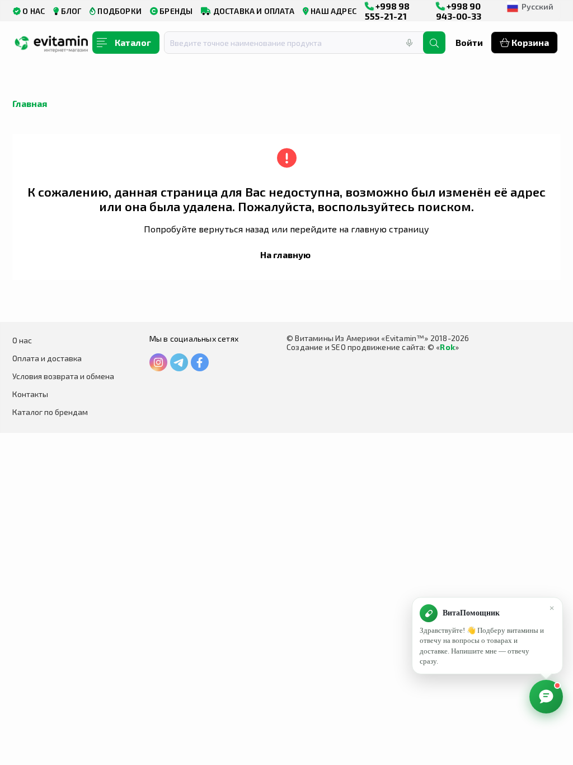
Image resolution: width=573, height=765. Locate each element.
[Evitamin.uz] (51, 46)
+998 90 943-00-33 (458, 11)
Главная (29, 103)
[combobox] (300, 42)
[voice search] (409, 42)
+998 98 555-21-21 (387, 11)
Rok (447, 347)
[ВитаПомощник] (546, 696)
